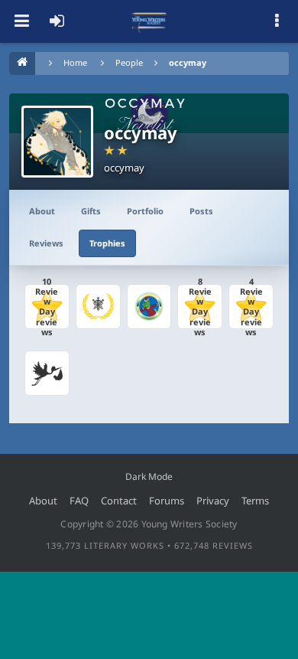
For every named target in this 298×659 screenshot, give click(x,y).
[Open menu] (21, 21)
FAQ (79, 500)
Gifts (91, 211)
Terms (255, 500)
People (129, 62)
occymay (187, 62)
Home (75, 62)
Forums (166, 500)
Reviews (46, 243)
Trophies (107, 243)
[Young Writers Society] (149, 21)
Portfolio (145, 211)
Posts (201, 211)
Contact (119, 500)
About (42, 211)
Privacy (212, 500)
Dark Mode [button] (149, 476)
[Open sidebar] (276, 21)
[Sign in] (56, 21)
